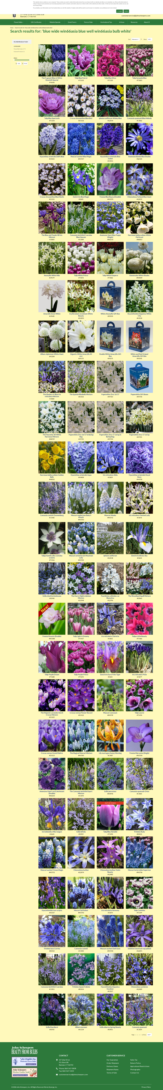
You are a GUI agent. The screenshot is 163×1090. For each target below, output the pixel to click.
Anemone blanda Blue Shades (139, 157)
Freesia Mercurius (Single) (139, 753)
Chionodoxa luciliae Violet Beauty (110, 871)
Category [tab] (17, 46)
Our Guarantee (112, 1060)
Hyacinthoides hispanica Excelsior (110, 988)
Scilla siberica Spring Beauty (110, 1027)
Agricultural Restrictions (139, 1066)
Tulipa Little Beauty (139, 636)
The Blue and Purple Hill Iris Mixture (52, 236)
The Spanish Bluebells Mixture (81, 394)
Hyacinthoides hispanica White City (139, 315)
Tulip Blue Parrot (81, 78)
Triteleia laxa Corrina (52, 949)
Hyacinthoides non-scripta (52, 910)
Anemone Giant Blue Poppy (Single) (110, 236)
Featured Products (19, 51)
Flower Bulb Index (20, 49)
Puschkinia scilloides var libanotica (110, 597)
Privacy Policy (146, 1087)
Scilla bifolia (81, 832)
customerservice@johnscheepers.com (135, 16)
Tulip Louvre (139, 713)
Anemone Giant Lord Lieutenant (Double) (52, 792)
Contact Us (134, 1073)
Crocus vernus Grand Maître (52, 753)
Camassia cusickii (81, 949)
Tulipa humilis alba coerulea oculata (51, 557)
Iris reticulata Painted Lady (139, 515)
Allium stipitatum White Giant (52, 354)
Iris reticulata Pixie (139, 674)
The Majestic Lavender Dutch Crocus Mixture (52, 714)
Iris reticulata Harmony (110, 910)
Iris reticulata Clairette (110, 636)
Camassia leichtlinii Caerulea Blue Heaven (81, 236)
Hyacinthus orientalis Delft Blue (52, 157)
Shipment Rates (112, 1069)
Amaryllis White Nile (52, 275)
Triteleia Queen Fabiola (81, 987)
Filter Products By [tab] (21, 42)
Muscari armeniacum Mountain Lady (81, 557)
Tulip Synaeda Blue (139, 78)
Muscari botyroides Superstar (139, 870)
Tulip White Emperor (110, 275)
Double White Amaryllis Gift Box (110, 355)
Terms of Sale (112, 1073)
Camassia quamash (139, 1027)
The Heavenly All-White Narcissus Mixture (52, 436)
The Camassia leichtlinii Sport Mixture (81, 792)
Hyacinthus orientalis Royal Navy (139, 476)
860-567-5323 (68, 1071)
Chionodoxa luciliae (81, 870)
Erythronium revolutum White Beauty (81, 315)
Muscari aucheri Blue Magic (81, 157)
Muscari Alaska (110, 515)
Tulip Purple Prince (81, 674)
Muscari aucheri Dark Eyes (110, 949)
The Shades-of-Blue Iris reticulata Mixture (52, 395)
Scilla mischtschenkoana (52, 596)
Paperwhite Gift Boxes (139, 394)
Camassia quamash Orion (139, 791)
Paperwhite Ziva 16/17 (110, 394)
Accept (120, 11)
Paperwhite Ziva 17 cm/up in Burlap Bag (110, 436)
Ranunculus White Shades (139, 275)
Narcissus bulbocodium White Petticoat (139, 236)
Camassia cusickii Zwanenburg (52, 515)
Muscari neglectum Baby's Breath (81, 516)
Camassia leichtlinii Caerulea (52, 987)
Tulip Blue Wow (110, 78)
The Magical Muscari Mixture (81, 753)
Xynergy (51, 1087)
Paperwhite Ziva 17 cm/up (139, 435)
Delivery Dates (112, 1066)
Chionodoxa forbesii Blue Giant (139, 197)
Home (11, 27)
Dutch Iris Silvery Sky (139, 556)
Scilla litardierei (52, 1027)
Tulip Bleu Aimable (110, 832)
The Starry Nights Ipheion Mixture (81, 597)
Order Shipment (113, 1063)
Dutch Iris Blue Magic (81, 197)
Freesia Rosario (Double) (52, 636)
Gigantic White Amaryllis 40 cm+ (81, 355)
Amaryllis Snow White (51, 314)
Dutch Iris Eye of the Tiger (110, 674)
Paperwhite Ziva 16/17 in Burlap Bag (81, 436)
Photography (135, 1069)
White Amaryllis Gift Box (110, 314)
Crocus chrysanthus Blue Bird (81, 118)
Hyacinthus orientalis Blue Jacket (110, 158)
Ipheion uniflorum (110, 556)
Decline (126, 11)
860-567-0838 (70, 1068)
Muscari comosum (110, 713)
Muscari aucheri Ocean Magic (52, 870)
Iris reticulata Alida (110, 475)
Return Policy (135, 1063)
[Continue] (142, 1035)
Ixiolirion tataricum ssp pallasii (139, 949)
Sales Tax (133, 1060)
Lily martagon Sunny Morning (110, 753)
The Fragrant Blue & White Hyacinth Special (52, 79)
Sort (129, 39)
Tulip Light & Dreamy (81, 636)
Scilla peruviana (110, 791)
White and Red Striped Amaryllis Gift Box (139, 355)
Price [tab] (15, 58)
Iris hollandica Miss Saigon (52, 832)
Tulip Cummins (139, 910)
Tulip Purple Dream (52, 674)
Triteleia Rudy (139, 832)
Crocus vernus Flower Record (81, 713)
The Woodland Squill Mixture (139, 596)
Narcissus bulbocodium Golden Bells (52, 476)
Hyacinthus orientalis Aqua (81, 475)
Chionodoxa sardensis (139, 987)
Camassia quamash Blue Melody (139, 118)
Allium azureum (81, 1027)
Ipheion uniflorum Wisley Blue (110, 118)
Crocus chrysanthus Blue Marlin (52, 197)
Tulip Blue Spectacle (52, 118)
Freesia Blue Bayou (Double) (110, 197)
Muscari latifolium (81, 910)
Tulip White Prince (81, 275)
